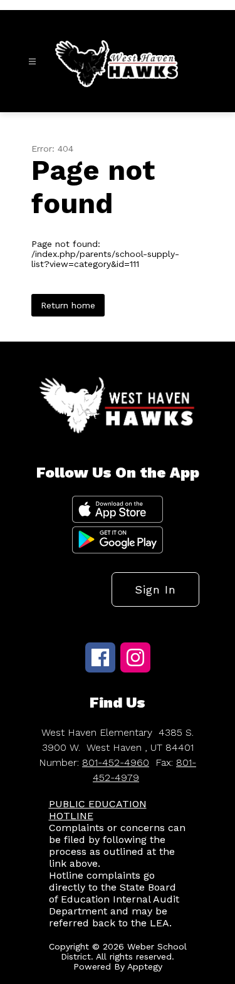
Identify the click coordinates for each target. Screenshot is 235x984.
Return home (68, 305)
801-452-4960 (115, 762)
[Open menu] (32, 62)
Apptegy (144, 966)
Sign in (155, 589)
